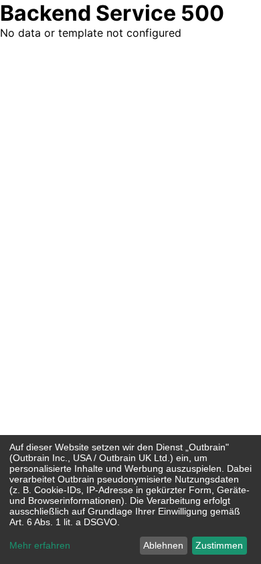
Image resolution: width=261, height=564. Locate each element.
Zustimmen (219, 545)
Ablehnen (163, 545)
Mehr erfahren (39, 545)
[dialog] (130, 499)
